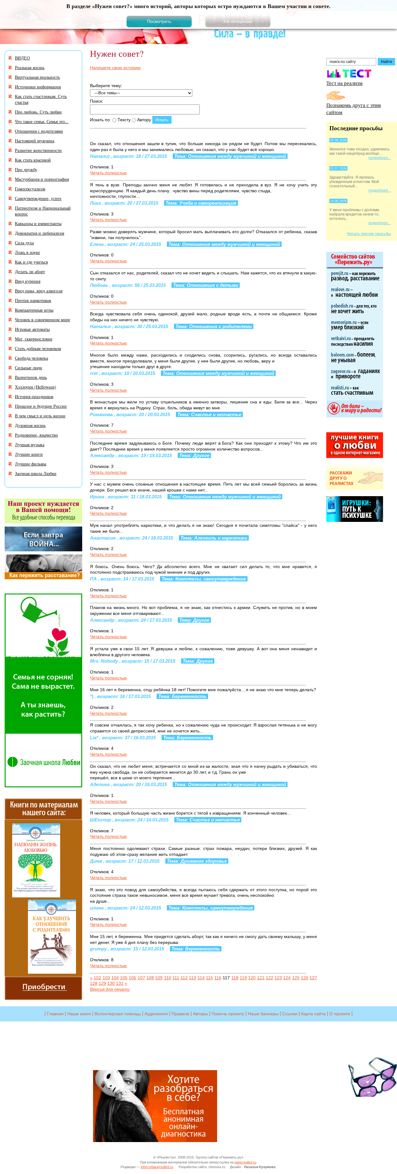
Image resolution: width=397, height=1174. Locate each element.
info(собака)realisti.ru (157, 1167)
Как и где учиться (31, 262)
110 (167, 977)
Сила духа (24, 243)
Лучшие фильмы (30, 464)
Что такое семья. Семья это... (42, 121)
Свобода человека (31, 358)
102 (97, 977)
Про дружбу (26, 169)
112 (184, 977)
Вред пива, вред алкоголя (38, 291)
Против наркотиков (33, 300)
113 (192, 977)
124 (287, 977)
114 (201, 977)
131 (119, 983)
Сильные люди (28, 368)
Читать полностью (108, 172)
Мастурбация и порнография (42, 179)
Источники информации (38, 87)
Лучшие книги (29, 454)
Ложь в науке (27, 252)
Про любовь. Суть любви (38, 112)
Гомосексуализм (30, 189)
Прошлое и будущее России (41, 406)
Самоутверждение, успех (38, 198)
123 (278, 977)
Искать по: (100, 119)
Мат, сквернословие (33, 339)
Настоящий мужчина (34, 141)
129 (102, 983)
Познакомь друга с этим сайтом (353, 108)
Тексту (123, 119)
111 (175, 977)
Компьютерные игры (34, 310)
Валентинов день (31, 377)
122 (269, 977)
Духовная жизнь (30, 425)
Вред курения (27, 281)
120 (252, 977)
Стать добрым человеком (38, 348)
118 (235, 977)
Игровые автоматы (32, 329)
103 (106, 977)
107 (141, 977)
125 (296, 977)
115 (209, 977)
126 (304, 977)
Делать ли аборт (30, 271)
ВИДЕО (22, 58)
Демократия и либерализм (39, 233)
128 (93, 983)
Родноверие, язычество (36, 435)
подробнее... (379, 158)
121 (261, 977)
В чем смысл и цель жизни (40, 416)
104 (115, 977)
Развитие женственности (38, 150)
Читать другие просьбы (369, 233)
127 (313, 977)
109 (159, 977)
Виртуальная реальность (37, 77)
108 (150, 977)
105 (123, 977)
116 (217, 977)
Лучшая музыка (29, 444)
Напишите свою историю (115, 67)
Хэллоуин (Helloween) (35, 387)
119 (243, 977)
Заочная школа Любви (35, 473)
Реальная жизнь (29, 67)
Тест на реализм (344, 83)
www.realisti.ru (245, 1162)
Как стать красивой (33, 160)
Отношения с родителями (39, 131)
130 (111, 983)
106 (132, 977)
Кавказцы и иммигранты (38, 223)
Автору (143, 119)
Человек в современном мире (42, 319)
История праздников (34, 396)
